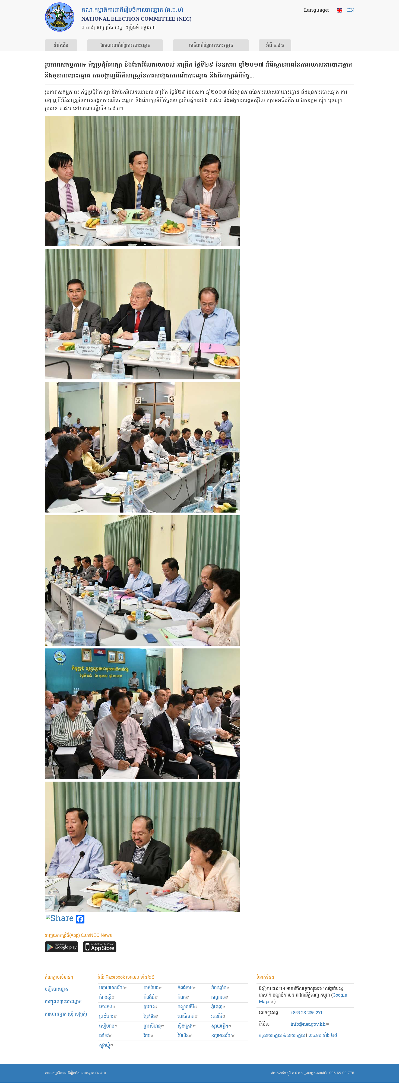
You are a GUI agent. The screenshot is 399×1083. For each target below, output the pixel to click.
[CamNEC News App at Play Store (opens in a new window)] (61, 948)
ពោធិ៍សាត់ (186, 1016)
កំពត (182, 997)
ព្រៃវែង (149, 1016)
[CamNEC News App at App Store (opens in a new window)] (99, 948)
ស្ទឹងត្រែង (185, 1026)
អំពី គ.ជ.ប (275, 45)
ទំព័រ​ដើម (61, 45)
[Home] (59, 17)
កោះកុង (105, 1007)
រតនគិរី (216, 1016)
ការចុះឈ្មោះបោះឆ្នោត (63, 1001)
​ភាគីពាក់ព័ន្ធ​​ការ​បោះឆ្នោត (211, 45)
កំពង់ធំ (149, 997)
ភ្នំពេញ (216, 1007)
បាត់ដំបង (151, 988)
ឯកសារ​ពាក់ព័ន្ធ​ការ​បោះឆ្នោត (125, 45)
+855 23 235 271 (306, 1013)
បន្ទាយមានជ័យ (111, 988)
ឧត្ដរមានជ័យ (221, 1035)
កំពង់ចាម (185, 988)
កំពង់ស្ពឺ (105, 997)
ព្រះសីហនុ (152, 1026)
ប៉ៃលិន (183, 1035)
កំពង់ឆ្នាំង (218, 988)
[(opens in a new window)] (60, 919)
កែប (147, 1035)
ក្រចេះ (149, 1007)
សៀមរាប (106, 1026)
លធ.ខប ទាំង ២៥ (322, 1035)
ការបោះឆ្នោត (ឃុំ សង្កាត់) (66, 1014)
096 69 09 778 (341, 1073)
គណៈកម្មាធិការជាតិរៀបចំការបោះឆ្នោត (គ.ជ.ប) (75, 1073)
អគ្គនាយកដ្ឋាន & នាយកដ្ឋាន (282, 1035)
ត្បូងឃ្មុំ (104, 1045)
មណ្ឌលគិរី (186, 1007)
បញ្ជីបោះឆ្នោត (56, 989)
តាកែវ (104, 1035)
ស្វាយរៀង (219, 1026)
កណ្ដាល (218, 997)
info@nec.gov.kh (307, 1024)
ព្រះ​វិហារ (106, 1016)
